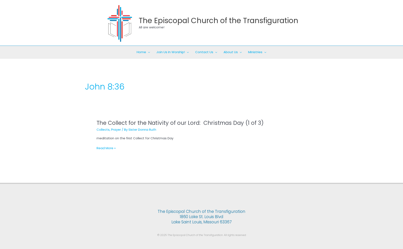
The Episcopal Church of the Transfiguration (218, 20)
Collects (103, 129)
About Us (231, 52)
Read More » (106, 148)
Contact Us (204, 52)
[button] (148, 52)
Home (141, 52)
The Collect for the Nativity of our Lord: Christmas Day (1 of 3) (180, 123)
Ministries (255, 52)
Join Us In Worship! (170, 52)
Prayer (116, 129)
